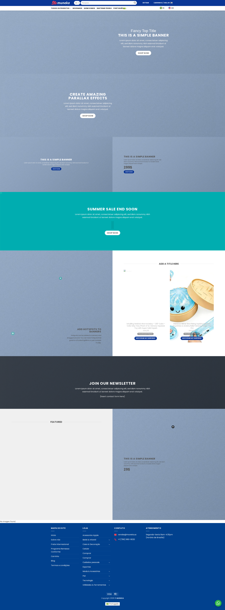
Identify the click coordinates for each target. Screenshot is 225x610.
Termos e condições (60, 565)
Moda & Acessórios (91, 571)
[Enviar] (135, 3)
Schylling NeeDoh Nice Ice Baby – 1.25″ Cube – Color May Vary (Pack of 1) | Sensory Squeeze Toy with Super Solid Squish (145, 326)
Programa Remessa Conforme (60, 550)
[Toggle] (109, 539)
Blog (53, 560)
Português (118, 8)
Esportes (87, 567)
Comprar (87, 553)
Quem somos (89, 8)
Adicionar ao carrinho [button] (145, 338)
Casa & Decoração (91, 544)
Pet (84, 576)
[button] (145, 3)
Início (53, 535)
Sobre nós (55, 539)
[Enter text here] (173, 426)
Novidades (77, 8)
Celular (86, 548)
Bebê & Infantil (89, 539)
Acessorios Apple (91, 535)
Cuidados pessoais (91, 562)
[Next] (217, 307)
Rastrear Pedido (104, 8)
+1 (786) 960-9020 (126, 539)
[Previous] (120, 307)
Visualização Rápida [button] (145, 334)
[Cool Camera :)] (13, 333)
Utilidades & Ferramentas (94, 585)
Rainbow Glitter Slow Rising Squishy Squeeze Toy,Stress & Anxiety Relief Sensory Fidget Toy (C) (192, 326)
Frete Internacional (60, 544)
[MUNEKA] (60, 3)
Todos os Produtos (60, 8)
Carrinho (55, 556)
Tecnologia (88, 580)
